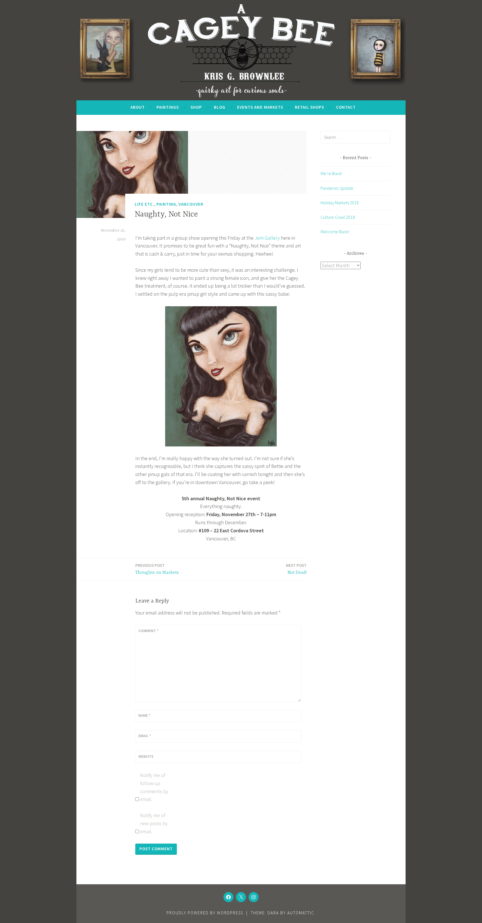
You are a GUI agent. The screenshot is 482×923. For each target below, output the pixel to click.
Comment (148, 630)
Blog (219, 107)
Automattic (300, 912)
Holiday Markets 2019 (339, 202)
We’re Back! (331, 173)
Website (145, 756)
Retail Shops (309, 107)
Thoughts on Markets (157, 569)
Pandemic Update (336, 188)
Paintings (167, 107)
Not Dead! (296, 569)
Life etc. (144, 204)
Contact (346, 107)
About (138, 107)
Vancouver (191, 204)
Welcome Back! (334, 231)
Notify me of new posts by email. (154, 823)
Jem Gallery (267, 238)
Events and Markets (260, 107)
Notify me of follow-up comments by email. (154, 787)
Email (144, 735)
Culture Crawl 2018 (337, 217)
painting (166, 204)
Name (144, 715)
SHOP (196, 107)
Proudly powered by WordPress (205, 912)
